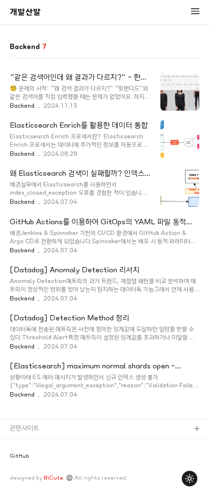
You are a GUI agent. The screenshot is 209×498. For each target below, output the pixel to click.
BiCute (53, 478)
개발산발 (25, 12)
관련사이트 (24, 428)
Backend (22, 106)
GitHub (19, 456)
